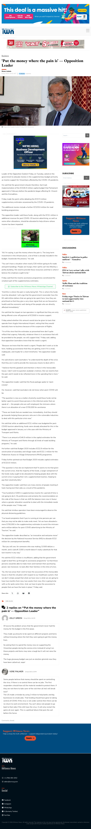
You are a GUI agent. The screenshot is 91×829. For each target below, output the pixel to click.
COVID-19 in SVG (9, 601)
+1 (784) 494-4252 (10, 778)
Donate (74, 231)
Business (5, 56)
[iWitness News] (7, 760)
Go (86, 178)
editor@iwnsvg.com (11, 782)
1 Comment (67, 275)
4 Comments (67, 262)
